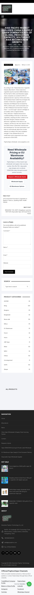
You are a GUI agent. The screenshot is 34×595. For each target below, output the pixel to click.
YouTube (4, 592)
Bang (5, 305)
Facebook (20, 589)
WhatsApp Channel (23, 592)
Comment (6, 231)
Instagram (4, 589)
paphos (18, 64)
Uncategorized (8, 360)
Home (3, 418)
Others (6, 355)
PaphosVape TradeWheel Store (23, 582)
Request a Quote (6, 443)
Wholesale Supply (17, 181)
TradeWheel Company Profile (8, 582)
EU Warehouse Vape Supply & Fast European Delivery (16, 452)
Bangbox (6, 310)
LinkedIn (20, 586)
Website (5, 263)
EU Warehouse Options (17, 186)
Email (5, 255)
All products (4, 423)
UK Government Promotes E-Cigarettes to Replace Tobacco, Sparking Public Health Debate (15, 200)
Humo (5, 337)
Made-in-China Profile (8, 586)
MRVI (5, 351)
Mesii (5, 346)
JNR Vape (7, 342)
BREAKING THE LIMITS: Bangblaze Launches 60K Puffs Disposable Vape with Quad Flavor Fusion (18, 211)
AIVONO (6, 301)
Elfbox (6, 324)
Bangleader (7, 315)
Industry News (8, 64)
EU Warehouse (8, 328)
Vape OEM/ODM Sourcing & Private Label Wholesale (16, 448)
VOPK (5, 365)
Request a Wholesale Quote (17, 177)
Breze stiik (7, 319)
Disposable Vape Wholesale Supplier (11, 457)
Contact (3, 438)
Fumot (6, 333)
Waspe (6, 369)
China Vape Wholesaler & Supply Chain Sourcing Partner (14, 433)
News (3, 427)
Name (5, 247)
